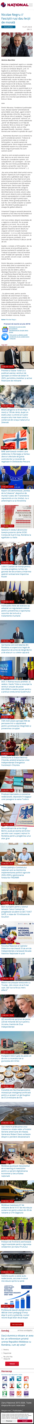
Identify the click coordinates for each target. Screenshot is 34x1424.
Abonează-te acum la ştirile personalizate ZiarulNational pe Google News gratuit (18, 329)
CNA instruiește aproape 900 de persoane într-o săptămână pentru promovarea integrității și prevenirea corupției (16, 725)
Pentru (6, 1350)
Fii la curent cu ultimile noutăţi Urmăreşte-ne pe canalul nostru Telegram (19, 336)
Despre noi (6, 1410)
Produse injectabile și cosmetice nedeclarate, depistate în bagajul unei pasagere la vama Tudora (16, 796)
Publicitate (17, 1410)
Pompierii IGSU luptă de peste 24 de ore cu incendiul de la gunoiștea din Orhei (16, 1058)
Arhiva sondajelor (25, 1330)
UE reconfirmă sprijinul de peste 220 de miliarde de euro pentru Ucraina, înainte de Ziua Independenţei (15, 1023)
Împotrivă (7, 1353)
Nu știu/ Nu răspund (8, 1358)
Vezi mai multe (17, 1324)
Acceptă (24, 1421)
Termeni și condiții (23, 1418)
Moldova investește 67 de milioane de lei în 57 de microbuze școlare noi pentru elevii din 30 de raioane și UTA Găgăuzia (16, 1209)
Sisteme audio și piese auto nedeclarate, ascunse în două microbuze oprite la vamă (14, 1278)
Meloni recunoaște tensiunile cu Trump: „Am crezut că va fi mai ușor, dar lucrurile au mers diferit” (15, 986)
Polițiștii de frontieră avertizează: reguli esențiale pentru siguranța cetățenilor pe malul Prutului (16, 1244)
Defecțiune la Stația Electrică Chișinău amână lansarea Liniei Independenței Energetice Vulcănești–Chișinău (15, 761)
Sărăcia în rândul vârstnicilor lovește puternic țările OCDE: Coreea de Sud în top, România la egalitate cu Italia (16, 534)
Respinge (9, 1421)
